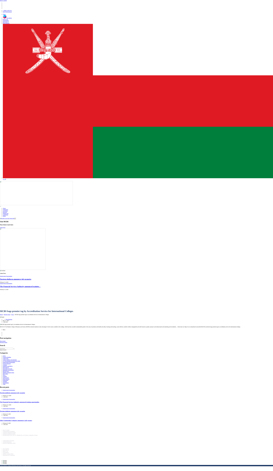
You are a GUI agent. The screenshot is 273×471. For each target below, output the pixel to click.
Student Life (5, 213)
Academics (5, 211)
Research (5, 212)
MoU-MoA (5, 373)
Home (1, 314)
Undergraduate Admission (9, 431)
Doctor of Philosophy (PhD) (9, 443)
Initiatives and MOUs (8, 366)
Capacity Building (7, 357)
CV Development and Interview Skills (11, 361)
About (4, 208)
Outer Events (6, 377)
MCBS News (6, 371)
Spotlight (5, 381)
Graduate (5, 365)
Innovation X (6, 367)
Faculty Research (7, 363)
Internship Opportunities (8, 370)
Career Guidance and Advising (10, 359)
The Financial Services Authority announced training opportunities (19, 402)
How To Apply (6, 430)
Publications (5, 380)
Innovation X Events (7, 368)
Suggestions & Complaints (9, 455)
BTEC (4, 356)
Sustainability (6, 382)
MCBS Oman (7, 314)
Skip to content (3, 0)
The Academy (6, 448)
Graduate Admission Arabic (9, 433)
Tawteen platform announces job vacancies (15, 279)
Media (4, 216)
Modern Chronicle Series (8, 372)
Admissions (5, 209)
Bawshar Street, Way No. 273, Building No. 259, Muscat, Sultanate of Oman (20, 435)
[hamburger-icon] (0, 206)
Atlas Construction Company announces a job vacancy (16, 420)
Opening (5, 376)
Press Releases (9, 319)
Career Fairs (5, 358)
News (12, 314)
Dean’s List (5, 451)
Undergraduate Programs (8, 440)
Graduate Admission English (9, 432)
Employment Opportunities (6, 276)
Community (5, 214)
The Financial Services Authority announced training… (20, 286)
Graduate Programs (7, 441)
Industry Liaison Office (8, 453)
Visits (4, 384)
